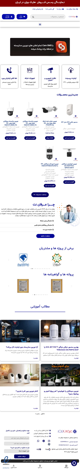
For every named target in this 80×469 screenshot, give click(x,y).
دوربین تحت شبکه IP (50, 129)
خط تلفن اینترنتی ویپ (9, 78)
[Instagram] (49, 441)
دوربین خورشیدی (69, 173)
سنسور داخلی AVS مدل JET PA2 (69, 123)
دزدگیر (64, 129)
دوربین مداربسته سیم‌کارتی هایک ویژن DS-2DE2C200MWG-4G (10, 123)
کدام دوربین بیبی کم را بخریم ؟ (27, 391)
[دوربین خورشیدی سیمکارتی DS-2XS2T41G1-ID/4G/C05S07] (69, 152)
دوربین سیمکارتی (30, 130)
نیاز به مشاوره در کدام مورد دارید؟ (20, 448)
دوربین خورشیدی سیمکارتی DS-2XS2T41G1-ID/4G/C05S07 (69, 166)
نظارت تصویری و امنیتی (50, 79)
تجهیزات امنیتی (71, 129)
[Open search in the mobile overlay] (47, 16)
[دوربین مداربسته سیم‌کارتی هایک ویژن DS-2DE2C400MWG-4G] (30, 109)
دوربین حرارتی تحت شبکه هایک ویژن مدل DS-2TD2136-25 (50, 123)
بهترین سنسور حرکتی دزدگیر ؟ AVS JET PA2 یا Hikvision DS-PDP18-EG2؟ (61, 348)
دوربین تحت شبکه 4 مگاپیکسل (30, 127)
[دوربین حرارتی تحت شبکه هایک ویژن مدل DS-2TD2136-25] (50, 109)
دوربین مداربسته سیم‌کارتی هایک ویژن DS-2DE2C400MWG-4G (30, 123)
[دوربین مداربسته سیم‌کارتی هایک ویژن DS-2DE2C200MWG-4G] (11, 109)
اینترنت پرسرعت (70, 78)
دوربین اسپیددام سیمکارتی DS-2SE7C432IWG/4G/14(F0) (50, 165)
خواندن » (76, 358)
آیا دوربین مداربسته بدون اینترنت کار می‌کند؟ (22, 347)
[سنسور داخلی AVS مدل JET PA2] (69, 109)
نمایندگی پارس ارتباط (46, 221)
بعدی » (37, 414)
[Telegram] (43, 441)
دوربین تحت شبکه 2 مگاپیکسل (11, 127)
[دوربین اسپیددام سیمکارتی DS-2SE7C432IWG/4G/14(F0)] (50, 152)
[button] (40, 24)
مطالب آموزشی (40, 306)
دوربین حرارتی (49, 130)
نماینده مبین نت (47, 230)
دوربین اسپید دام (50, 171)
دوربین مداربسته (50, 127)
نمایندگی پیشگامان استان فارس (43, 225)
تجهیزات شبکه (30, 78)
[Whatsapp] (38, 441)
